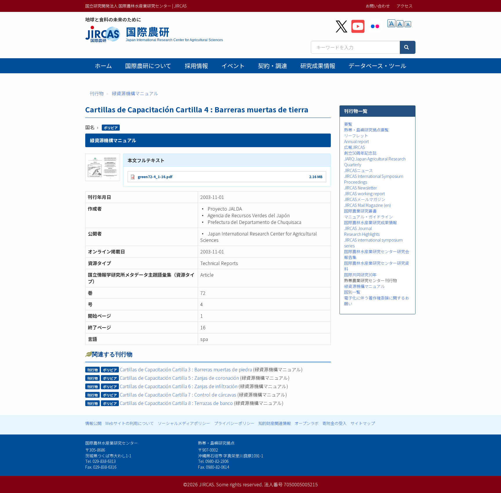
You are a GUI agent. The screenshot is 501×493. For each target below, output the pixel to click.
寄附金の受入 (334, 423)
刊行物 (97, 93)
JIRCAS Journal (358, 228)
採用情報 (196, 65)
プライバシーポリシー (234, 423)
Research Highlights (362, 234)
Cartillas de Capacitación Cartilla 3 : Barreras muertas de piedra (186, 369)
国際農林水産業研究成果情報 (370, 222)
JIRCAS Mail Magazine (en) (367, 205)
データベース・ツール (377, 65)
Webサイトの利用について (129, 423)
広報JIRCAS (354, 147)
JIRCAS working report (364, 193)
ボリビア (111, 127)
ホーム (103, 65)
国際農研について (148, 65)
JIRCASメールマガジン (364, 199)
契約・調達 (272, 65)
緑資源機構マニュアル (135, 93)
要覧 (348, 124)
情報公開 (93, 423)
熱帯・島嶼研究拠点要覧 (366, 130)
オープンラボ (307, 423)
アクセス (405, 6)
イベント (233, 65)
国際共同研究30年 (360, 274)
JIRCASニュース (358, 170)
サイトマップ (363, 423)
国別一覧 (352, 292)
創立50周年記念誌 (360, 153)
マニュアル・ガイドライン (368, 217)
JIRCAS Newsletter (360, 188)
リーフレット (356, 135)
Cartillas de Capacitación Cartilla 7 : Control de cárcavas (178, 394)
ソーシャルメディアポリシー (184, 423)
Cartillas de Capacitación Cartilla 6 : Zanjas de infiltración (178, 386)
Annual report (356, 141)
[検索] (407, 47)
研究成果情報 (317, 65)
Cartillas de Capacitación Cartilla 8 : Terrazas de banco (176, 402)
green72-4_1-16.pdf (155, 176)
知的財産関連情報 (274, 423)
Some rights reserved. (239, 484)
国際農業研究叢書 (360, 211)
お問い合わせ (378, 6)
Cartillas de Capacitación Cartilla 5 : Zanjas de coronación (179, 377)
